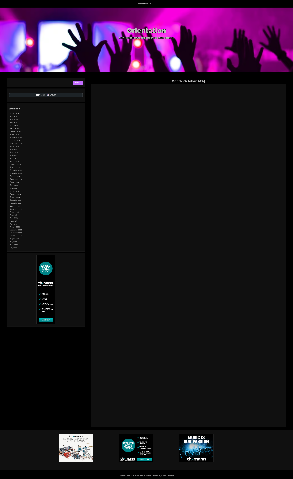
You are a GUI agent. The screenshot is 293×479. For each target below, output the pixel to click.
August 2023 (14, 212)
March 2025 (14, 161)
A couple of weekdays (225, 367)
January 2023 (15, 227)
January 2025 (15, 167)
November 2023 (16, 203)
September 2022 (16, 236)
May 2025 (13, 155)
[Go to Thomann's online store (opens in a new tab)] (46, 323)
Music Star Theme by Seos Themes (157, 476)
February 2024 (15, 194)
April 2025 (13, 158)
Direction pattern (144, 4)
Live (220, 125)
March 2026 (14, 128)
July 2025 (13, 149)
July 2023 (13, 215)
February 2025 (15, 164)
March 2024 (14, 191)
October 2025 (15, 140)
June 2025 (14, 152)
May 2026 (13, 122)
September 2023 (16, 209)
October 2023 (15, 206)
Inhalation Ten (219, 230)
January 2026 (15, 134)
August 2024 (14, 182)
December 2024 (16, 170)
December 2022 (16, 230)
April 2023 (14, 224)
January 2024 (15, 197)
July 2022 (13, 242)
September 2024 (16, 179)
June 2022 (14, 245)
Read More (214, 117)
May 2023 (13, 221)
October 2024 (15, 176)
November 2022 (16, 233)
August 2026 (14, 113)
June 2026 (14, 119)
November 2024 (16, 173)
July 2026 (13, 116)
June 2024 (14, 185)
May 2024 (13, 188)
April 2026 (14, 125)
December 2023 (16, 200)
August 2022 (14, 239)
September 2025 (16, 143)
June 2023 (14, 218)
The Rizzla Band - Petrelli (228, 93)
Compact (117, 299)
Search (77, 83)
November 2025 (16, 137)
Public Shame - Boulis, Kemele (135, 162)
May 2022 (13, 248)
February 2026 (15, 131)
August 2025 (14, 146)
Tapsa (227, 125)
